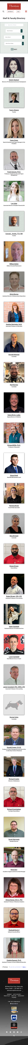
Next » (24, 967)
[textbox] (14, 31)
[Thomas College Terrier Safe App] (14, 1025)
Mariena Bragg (14, 505)
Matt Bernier (14, 385)
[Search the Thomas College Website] (3, 11)
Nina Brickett (14, 536)
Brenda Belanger (14, 354)
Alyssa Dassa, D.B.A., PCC (14, 900)
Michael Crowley (14, 779)
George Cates (14, 717)
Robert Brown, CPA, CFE (14, 596)
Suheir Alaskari (14, 80)
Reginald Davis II (14, 930)
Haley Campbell (14, 626)
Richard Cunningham (14, 809)
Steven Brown (14, 566)
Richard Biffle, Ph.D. (14, 445)
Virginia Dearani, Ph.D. (14, 960)
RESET (15, 49)
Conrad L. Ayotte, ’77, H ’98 (14, 233)
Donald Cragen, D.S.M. (14, 747)
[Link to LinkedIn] (14, 1032)
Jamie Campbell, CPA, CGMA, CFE (14, 687)
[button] (10, 12)
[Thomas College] (14, 6)
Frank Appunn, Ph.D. (14, 172)
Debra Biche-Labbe (14, 415)
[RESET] (12, 49)
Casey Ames (14, 140)
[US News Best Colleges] (14, 1010)
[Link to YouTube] (17, 1032)
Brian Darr (14, 869)
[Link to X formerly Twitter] (14, 1035)
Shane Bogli (14, 475)
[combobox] (14, 31)
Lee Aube (14, 203)
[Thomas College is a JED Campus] (14, 1018)
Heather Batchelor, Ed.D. (14, 324)
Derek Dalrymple (14, 839)
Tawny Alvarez (14, 110)
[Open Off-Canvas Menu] (26, 11)
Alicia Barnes (14, 294)
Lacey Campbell (14, 657)
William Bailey (14, 264)
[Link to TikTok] (21, 1032)
